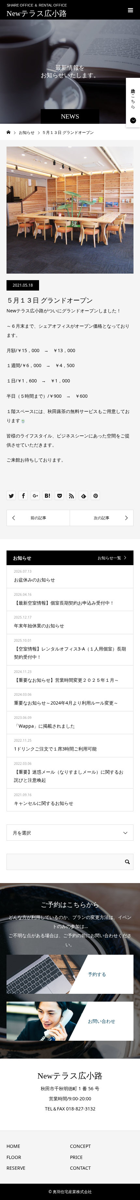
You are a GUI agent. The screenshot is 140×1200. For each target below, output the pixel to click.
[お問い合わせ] (70, 1002)
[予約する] (70, 955)
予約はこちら (133, 96)
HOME (13, 1146)
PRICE (76, 1157)
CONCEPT (80, 1146)
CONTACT (80, 1168)
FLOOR (14, 1157)
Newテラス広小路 (37, 13)
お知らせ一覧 (109, 558)
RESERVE (16, 1168)
